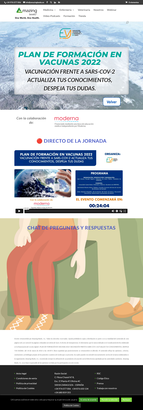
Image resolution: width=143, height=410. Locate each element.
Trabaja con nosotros (107, 388)
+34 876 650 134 (80, 388)
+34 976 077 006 (13, 2)
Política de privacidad (26, 383)
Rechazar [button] (126, 400)
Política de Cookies (25, 388)
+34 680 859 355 (62, 392)
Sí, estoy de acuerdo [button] (88, 400)
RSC (99, 373)
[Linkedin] (55, 2)
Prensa (100, 383)
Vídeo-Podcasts (51, 16)
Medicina (48, 10)
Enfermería (65, 10)
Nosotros (98, 10)
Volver (112, 102)
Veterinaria (84, 10)
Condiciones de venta (26, 378)
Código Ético (103, 378)
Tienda (82, 16)
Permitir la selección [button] (110, 400)
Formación (69, 16)
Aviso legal (21, 373)
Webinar (111, 10)
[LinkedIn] (59, 2)
